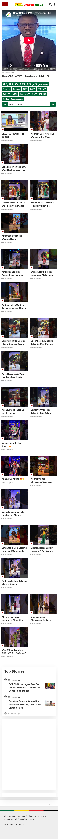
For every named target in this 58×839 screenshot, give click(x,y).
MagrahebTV (25, 94)
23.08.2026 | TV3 (7, 483)
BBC (5, 84)
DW (16, 84)
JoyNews (16, 89)
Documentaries (17, 99)
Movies (6, 99)
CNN (11, 84)
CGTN (22, 84)
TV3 (39, 89)
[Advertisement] (28, 820)
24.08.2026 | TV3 (7, 140)
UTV (44, 89)
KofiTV (14, 94)
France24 (7, 89)
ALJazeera (43, 84)
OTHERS (42, 94)
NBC (29, 84)
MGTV (34, 94)
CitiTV (25, 89)
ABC (35, 84)
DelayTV (6, 94)
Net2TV (32, 89)
